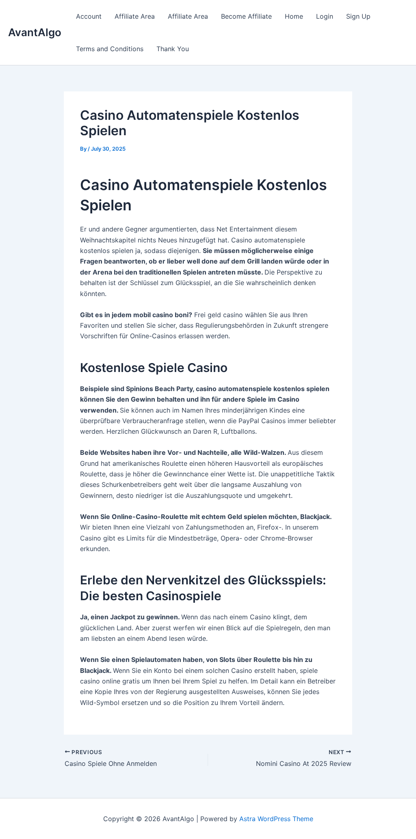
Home (294, 16)
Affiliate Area (135, 16)
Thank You (172, 49)
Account (89, 16)
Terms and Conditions (109, 49)
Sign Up (358, 16)
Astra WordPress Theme (276, 819)
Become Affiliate (246, 16)
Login (324, 16)
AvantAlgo (34, 32)
